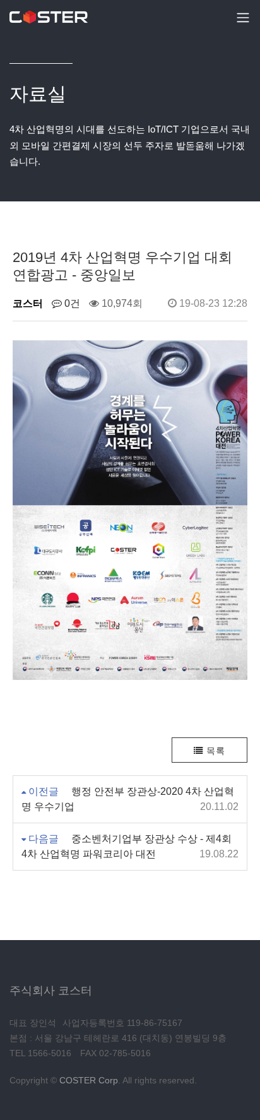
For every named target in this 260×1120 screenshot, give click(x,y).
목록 (214, 751)
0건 (71, 303)
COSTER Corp (88, 1080)
